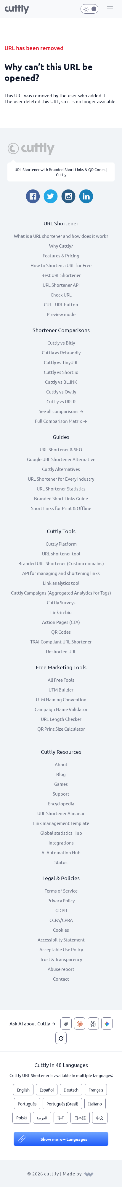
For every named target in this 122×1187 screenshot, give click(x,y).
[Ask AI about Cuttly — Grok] (61, 1038)
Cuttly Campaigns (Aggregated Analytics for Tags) (61, 592)
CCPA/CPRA (61, 920)
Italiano (95, 1104)
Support (61, 793)
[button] (109, 9)
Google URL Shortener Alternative (61, 459)
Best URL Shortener (61, 275)
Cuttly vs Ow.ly (61, 391)
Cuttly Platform (61, 544)
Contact (61, 979)
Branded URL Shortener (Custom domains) (61, 563)
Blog (61, 774)
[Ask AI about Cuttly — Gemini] (107, 1023)
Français (96, 1090)
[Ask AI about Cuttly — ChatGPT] (66, 1023)
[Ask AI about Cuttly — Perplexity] (93, 1023)
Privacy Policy (61, 900)
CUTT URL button (61, 304)
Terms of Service (61, 890)
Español (47, 1090)
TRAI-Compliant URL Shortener (61, 641)
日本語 (80, 1118)
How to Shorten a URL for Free (61, 265)
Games (61, 784)
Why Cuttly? (61, 245)
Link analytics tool (61, 583)
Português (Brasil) (62, 1104)
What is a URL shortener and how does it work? (61, 236)
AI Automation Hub (61, 852)
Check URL (61, 294)
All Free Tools (61, 680)
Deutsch (71, 1090)
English (23, 1090)
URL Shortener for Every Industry (61, 479)
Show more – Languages (64, 1139)
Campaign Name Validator (61, 709)
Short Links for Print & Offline (61, 508)
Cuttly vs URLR (61, 401)
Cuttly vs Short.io (61, 372)
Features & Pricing (61, 255)
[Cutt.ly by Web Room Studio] (89, 1173)
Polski (21, 1118)
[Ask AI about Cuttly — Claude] (79, 1023)
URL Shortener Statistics (61, 488)
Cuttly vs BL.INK (61, 382)
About (61, 764)
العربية (42, 1118)
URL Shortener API (61, 285)
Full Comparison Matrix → (61, 421)
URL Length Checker (61, 719)
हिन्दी (60, 1118)
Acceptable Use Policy (61, 949)
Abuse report (61, 969)
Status (61, 862)
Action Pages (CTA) (61, 622)
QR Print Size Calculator (61, 729)
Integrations (61, 842)
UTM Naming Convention (61, 699)
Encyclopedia (61, 803)
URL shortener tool (61, 553)
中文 (100, 1118)
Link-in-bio (61, 612)
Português (27, 1104)
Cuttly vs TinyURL (61, 362)
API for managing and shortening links (61, 573)
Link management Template (61, 823)
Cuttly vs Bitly (61, 342)
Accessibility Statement (61, 939)
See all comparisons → (61, 411)
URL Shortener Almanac (61, 813)
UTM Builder (61, 689)
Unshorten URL (61, 651)
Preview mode (61, 314)
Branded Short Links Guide (61, 498)
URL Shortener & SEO (61, 449)
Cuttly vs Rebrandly (61, 352)
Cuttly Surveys (61, 602)
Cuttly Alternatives (61, 469)
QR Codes (61, 632)
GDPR (61, 910)
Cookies (61, 930)
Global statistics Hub (61, 833)
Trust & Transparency (61, 959)
